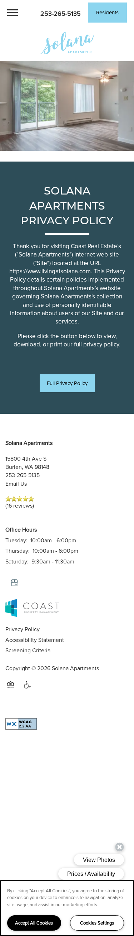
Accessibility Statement (34, 640)
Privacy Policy (22, 629)
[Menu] (12, 12)
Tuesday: (16, 540)
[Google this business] (14, 583)
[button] (107, 13)
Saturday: (17, 561)
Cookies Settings (97, 923)
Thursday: (17, 551)
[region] (67, 908)
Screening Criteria (27, 650)
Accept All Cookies (34, 923)
